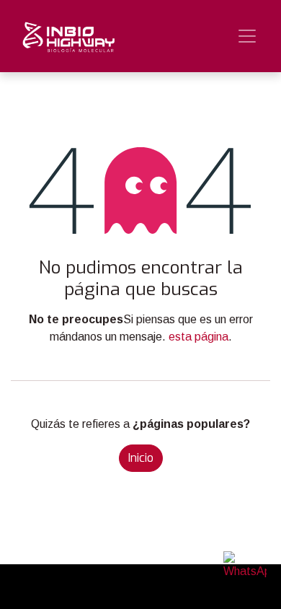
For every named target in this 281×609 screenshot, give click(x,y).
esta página (198, 336)
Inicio (140, 457)
